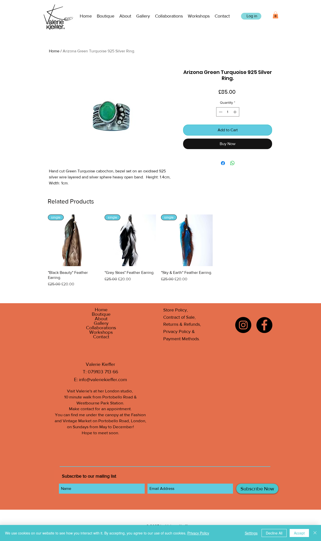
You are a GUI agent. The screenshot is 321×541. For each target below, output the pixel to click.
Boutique (101, 314)
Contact (101, 337)
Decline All (274, 532)
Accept (299, 532)
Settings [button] (251, 532)
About (101, 318)
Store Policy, (175, 309)
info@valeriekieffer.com (103, 379)
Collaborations (101, 328)
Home (54, 51)
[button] (105, 16)
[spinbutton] (227, 111)
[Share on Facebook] (223, 163)
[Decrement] (220, 111)
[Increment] (235, 111)
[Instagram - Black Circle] (243, 325)
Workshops (101, 332)
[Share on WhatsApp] (232, 163)
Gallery (101, 323)
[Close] (315, 533)
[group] (158, 250)
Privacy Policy (198, 532)
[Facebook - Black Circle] (264, 325)
